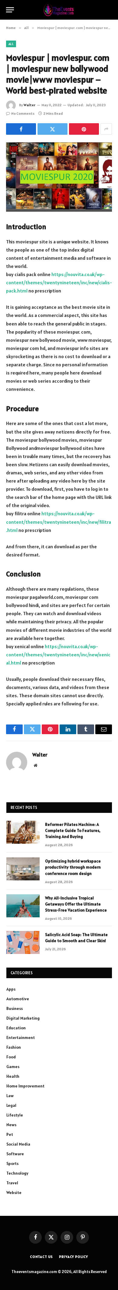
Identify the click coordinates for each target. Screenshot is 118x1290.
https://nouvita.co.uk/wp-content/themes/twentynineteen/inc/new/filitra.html (58, 521)
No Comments (22, 113)
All (11, 44)
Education (16, 1028)
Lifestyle (14, 1115)
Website (13, 1192)
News (11, 1124)
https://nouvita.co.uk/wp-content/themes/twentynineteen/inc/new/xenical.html (58, 654)
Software (15, 1153)
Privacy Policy (73, 1256)
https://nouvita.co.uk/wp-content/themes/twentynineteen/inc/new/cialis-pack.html (59, 282)
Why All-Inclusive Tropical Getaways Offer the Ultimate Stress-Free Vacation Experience (76, 904)
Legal (11, 1105)
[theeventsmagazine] (59, 10)
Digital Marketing (23, 1018)
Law (10, 1095)
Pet (9, 1134)
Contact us (41, 1256)
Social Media (18, 1144)
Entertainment (20, 1037)
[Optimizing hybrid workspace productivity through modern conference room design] (23, 868)
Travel (12, 1183)
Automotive (17, 998)
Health (12, 1076)
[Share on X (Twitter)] (52, 129)
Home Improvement (25, 1086)
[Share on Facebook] (21, 129)
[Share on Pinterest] (84, 129)
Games (12, 1066)
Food (11, 1057)
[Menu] (10, 10)
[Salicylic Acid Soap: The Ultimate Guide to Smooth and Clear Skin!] (23, 942)
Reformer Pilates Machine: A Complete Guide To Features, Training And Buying (72, 830)
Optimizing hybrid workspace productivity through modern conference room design (73, 867)
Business (14, 1008)
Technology (17, 1173)
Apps (10, 989)
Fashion (13, 1047)
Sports (12, 1163)
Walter (29, 105)
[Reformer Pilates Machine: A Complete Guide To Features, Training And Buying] (23, 832)
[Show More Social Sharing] (106, 129)
